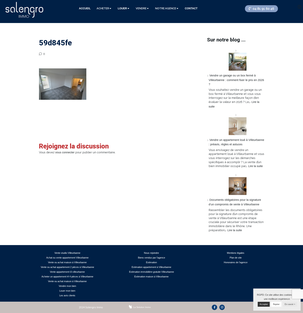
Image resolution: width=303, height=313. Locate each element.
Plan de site (236, 257)
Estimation (151, 262)
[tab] (84, 8)
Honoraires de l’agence (235, 262)
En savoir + (290, 304)
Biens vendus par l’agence (151, 257)
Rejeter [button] (276, 304)
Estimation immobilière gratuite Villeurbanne (151, 271)
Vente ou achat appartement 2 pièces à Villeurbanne (67, 267)
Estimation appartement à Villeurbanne (151, 267)
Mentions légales (235, 253)
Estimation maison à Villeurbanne (151, 276)
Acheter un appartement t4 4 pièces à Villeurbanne (67, 276)
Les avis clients (67, 295)
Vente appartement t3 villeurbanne (67, 271)
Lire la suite (255, 166)
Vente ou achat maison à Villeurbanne (67, 262)
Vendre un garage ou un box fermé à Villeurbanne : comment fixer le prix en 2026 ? (236, 80)
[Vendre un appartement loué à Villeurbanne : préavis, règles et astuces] (236, 124)
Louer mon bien (67, 290)
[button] (261, 8)
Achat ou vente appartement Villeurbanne (67, 257)
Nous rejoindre (151, 253)
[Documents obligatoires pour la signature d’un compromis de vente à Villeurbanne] (236, 184)
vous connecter (64, 152)
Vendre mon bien (67, 286)
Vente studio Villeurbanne (67, 253)
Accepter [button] (264, 304)
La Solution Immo (142, 307)
